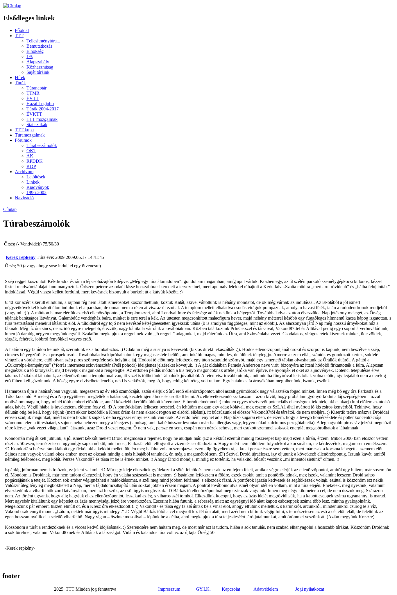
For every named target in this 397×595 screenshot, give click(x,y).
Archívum (24, 171)
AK (29, 155)
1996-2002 (36, 192)
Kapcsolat (231, 589)
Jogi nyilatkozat (309, 589)
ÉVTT (32, 98)
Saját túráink (37, 72)
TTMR (33, 93)
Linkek (33, 182)
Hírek (20, 77)
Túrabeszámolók (41, 145)
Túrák (20, 82)
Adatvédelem (265, 589)
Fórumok (23, 140)
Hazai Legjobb (40, 103)
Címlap (10, 209)
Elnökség (35, 51)
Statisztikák (36, 124)
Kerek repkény (20, 257)
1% (29, 56)
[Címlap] (12, 5)
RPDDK (34, 161)
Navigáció (24, 197)
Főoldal (22, 30)
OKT (31, 150)
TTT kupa (24, 129)
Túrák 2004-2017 (42, 108)
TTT (19, 35)
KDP (31, 166)
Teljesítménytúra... (43, 40)
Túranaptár (36, 87)
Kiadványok (37, 187)
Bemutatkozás (39, 46)
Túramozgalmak (30, 134)
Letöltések (35, 176)
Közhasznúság (39, 66)
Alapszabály (37, 61)
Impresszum (169, 589)
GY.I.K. (203, 589)
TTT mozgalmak (42, 119)
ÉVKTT (34, 114)
